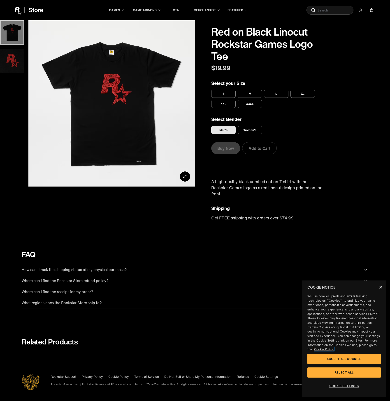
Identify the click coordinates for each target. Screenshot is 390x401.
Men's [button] (223, 130)
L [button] (276, 93)
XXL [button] (223, 104)
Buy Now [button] (225, 148)
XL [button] (303, 93)
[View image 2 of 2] (12, 61)
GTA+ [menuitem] (177, 10)
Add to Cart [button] (259, 148)
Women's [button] (249, 130)
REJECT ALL (344, 372)
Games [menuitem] (114, 10)
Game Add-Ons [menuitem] (144, 10)
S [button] (224, 93)
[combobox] (329, 10)
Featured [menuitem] (235, 10)
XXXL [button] (250, 104)
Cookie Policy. (324, 349)
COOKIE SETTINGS (344, 386)
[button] (361, 10)
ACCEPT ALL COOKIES (344, 359)
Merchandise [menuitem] (205, 10)
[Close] (381, 287)
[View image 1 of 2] (12, 32)
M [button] (250, 93)
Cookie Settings (266, 376)
